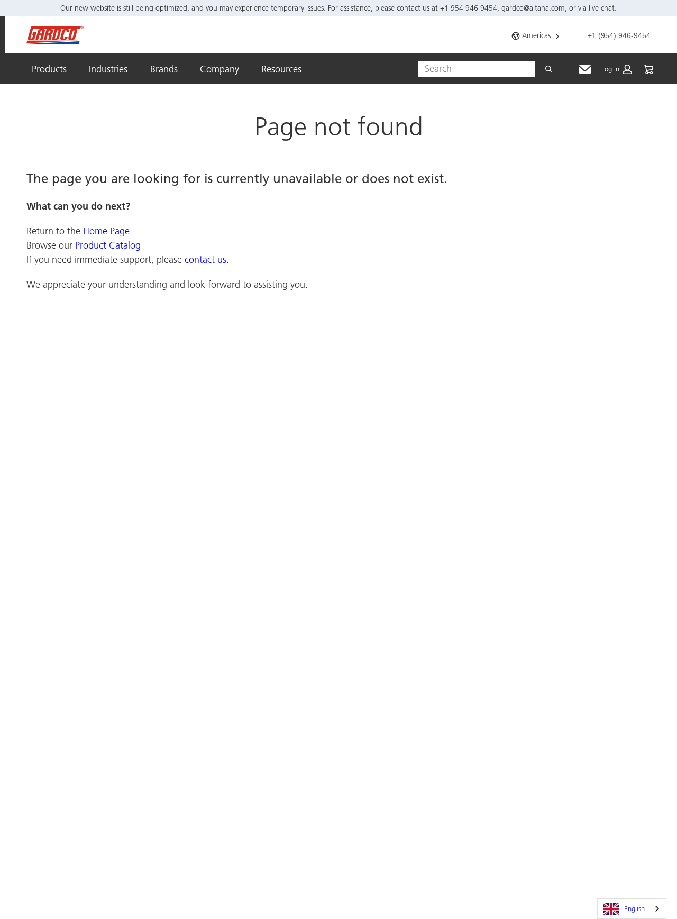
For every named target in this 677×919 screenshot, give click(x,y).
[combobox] (472, 69)
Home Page (106, 231)
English (634, 908)
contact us (205, 259)
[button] (617, 69)
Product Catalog (108, 245)
